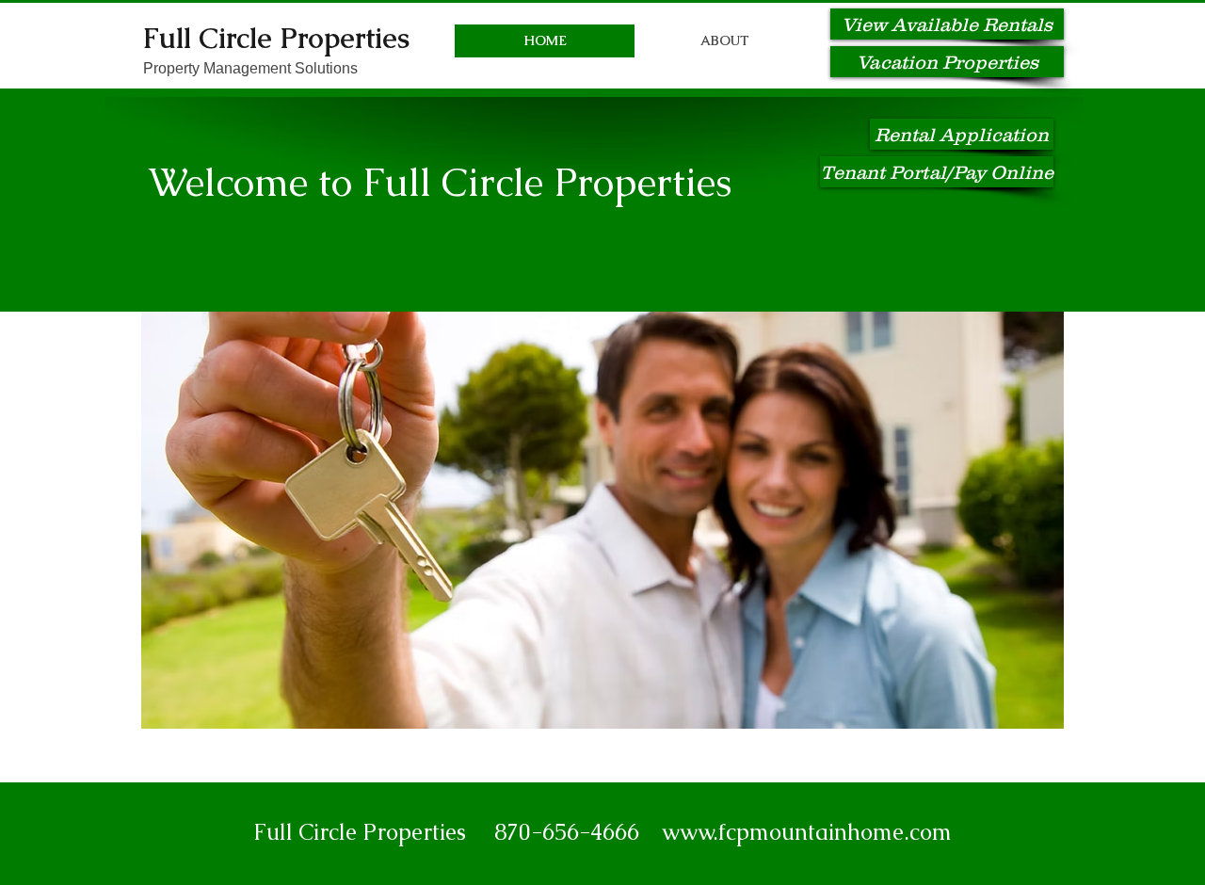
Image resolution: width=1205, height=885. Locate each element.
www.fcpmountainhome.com (807, 831)
